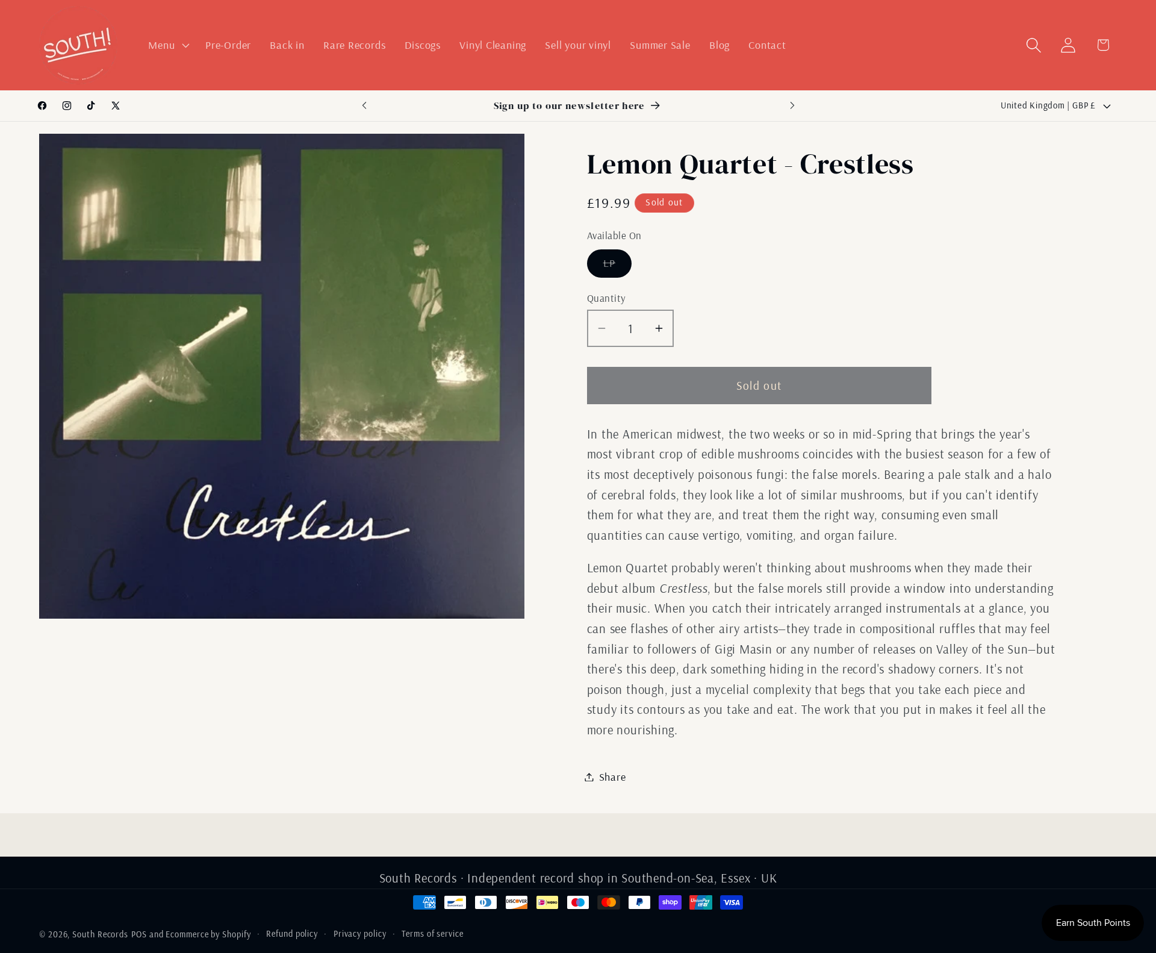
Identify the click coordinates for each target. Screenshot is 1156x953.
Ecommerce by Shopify (208, 934)
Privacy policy (360, 933)
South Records (100, 934)
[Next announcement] (792, 105)
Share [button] (612, 777)
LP (617, 266)
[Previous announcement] (364, 105)
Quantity (606, 298)
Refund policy (292, 933)
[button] (167, 45)
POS (139, 934)
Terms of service (433, 933)
